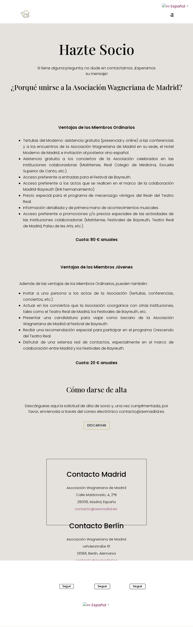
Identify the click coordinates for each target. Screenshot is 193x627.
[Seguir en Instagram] (123, 586)
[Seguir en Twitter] (88, 586)
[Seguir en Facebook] (55, 586)
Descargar (96, 425)
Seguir (66, 586)
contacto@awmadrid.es (96, 508)
